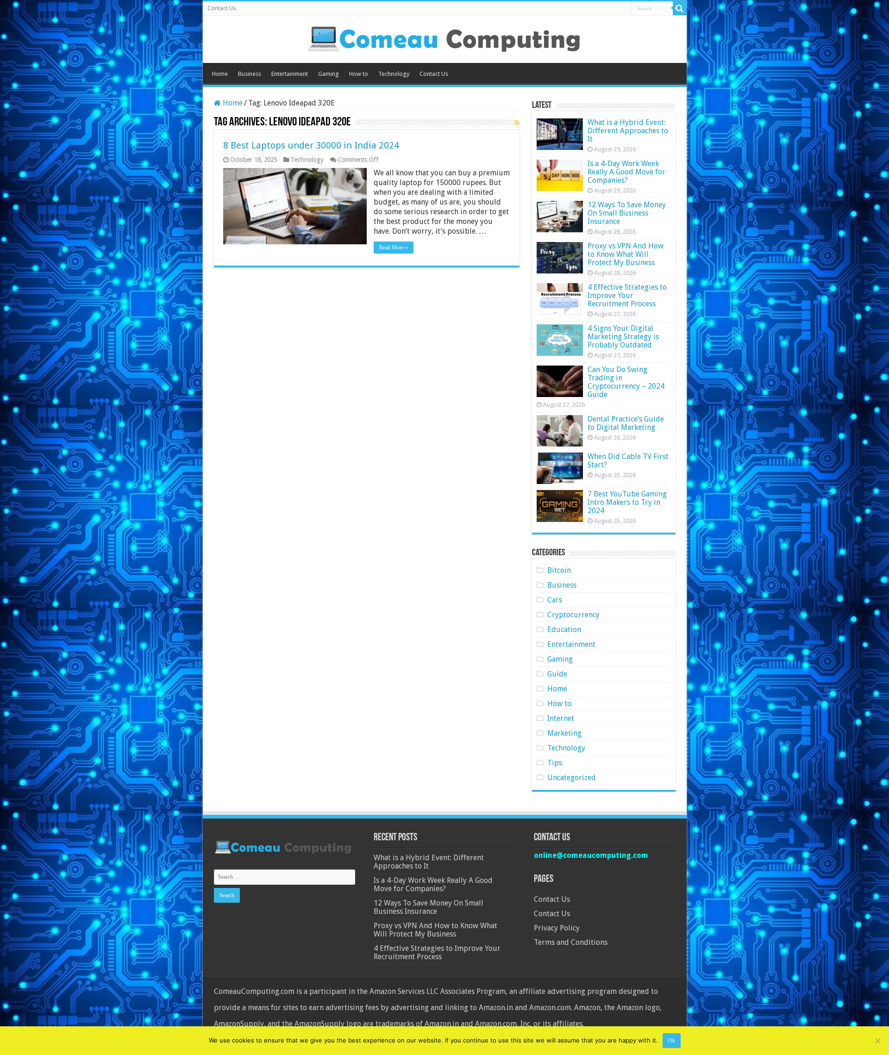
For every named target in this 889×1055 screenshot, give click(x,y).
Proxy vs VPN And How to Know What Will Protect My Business (626, 254)
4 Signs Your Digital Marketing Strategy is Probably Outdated (623, 336)
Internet (560, 718)
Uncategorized (571, 777)
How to (358, 73)
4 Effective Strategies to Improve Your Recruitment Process (627, 295)
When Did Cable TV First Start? (628, 460)
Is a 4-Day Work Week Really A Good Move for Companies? (626, 172)
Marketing (564, 733)
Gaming (328, 73)
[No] (877, 1040)
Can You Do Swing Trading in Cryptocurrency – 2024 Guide (626, 382)
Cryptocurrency (573, 614)
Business (249, 73)
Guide (557, 674)
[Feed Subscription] (517, 122)
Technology (393, 73)
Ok (671, 1040)
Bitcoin (559, 570)
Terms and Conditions (570, 942)
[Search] (680, 8)
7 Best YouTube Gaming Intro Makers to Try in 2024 (627, 502)
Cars (554, 600)
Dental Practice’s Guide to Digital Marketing (626, 423)
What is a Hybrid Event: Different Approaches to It (628, 130)
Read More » (393, 247)
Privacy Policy (557, 928)
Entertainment (289, 73)
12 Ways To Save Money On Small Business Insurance (627, 213)
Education (564, 629)
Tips (554, 762)
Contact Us (221, 8)
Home (220, 73)
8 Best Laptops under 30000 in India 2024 (311, 145)
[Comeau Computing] (444, 37)
